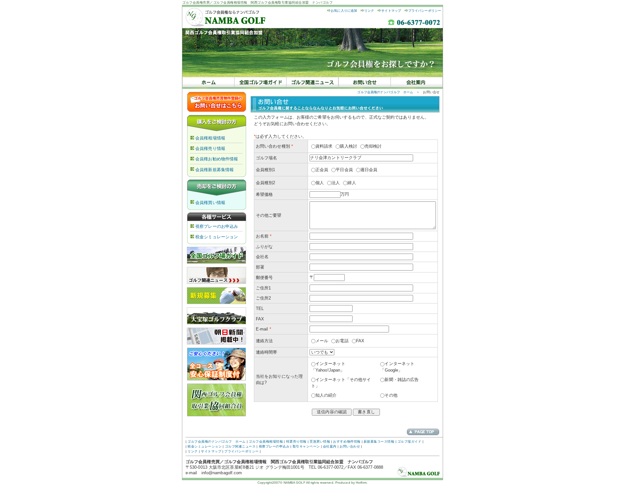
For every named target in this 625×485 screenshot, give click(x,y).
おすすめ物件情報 (346, 441)
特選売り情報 (296, 441)
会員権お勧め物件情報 (216, 158)
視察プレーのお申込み (216, 226)
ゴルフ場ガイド (409, 441)
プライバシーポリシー (424, 10)
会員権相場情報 (210, 138)
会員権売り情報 (210, 148)
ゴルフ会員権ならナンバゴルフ (208, 83)
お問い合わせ (350, 446)
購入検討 (348, 146)
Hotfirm (361, 482)
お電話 (342, 340)
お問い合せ (365, 83)
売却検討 (373, 146)
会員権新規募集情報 (214, 169)
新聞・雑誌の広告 (401, 379)
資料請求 (323, 146)
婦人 (351, 182)
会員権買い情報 (210, 202)
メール (321, 340)
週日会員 (368, 169)
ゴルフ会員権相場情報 (266, 441)
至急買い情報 (320, 441)
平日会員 (344, 169)
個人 (319, 182)
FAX (360, 340)
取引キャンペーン (306, 446)
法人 (335, 182)
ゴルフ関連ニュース (312, 83)
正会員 (321, 169)
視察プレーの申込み (274, 446)
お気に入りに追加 (344, 10)
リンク (369, 10)
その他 (390, 395)
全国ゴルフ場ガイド (260, 83)
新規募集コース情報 (379, 441)
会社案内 (417, 83)
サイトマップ (391, 10)
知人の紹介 (326, 395)
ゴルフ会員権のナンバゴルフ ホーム (385, 92)
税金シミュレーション (216, 236)
